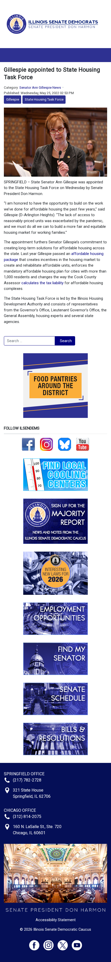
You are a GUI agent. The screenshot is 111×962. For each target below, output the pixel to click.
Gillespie (12, 99)
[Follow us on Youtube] (77, 943)
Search (66, 341)
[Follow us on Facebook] (28, 444)
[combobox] (29, 340)
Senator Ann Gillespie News (40, 87)
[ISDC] (53, 24)
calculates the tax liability (42, 283)
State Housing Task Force (44, 99)
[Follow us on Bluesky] (65, 444)
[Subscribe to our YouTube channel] (83, 444)
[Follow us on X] (65, 943)
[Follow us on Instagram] (46, 444)
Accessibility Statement (56, 920)
